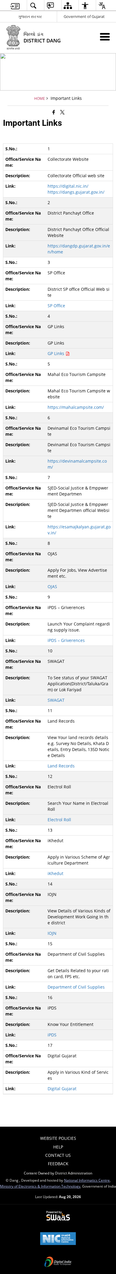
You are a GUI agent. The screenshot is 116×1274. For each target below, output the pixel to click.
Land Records (61, 766)
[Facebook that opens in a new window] (53, 112)
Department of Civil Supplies (76, 987)
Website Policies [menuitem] (58, 1138)
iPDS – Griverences (66, 640)
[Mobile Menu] (105, 36)
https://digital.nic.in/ (68, 186)
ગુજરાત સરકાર (30, 16)
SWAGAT (56, 700)
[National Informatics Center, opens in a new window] (58, 1239)
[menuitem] (14, 5)
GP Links (56, 353)
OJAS (52, 586)
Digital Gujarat (62, 1088)
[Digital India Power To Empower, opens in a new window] (58, 1262)
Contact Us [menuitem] (58, 1155)
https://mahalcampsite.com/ (76, 407)
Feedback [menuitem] (58, 1163)
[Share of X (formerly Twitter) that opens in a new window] (62, 112)
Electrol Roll (59, 819)
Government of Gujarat (84, 16)
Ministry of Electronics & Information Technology (40, 1186)
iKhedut (55, 873)
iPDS (52, 1035)
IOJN (52, 933)
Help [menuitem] (58, 1147)
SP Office (56, 305)
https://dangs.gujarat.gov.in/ (76, 192)
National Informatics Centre (87, 1180)
